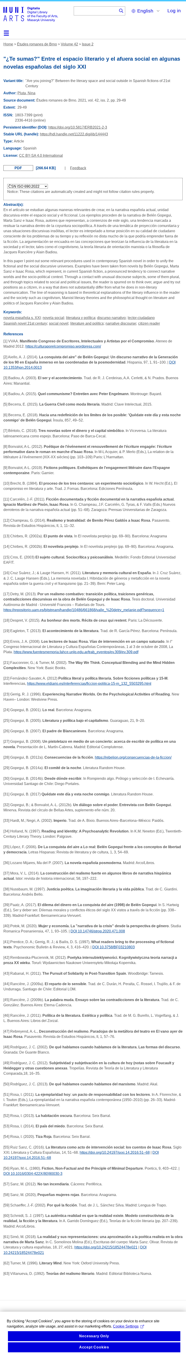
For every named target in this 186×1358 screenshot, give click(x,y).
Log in (174, 10)
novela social (53, 318)
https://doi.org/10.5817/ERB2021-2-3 (77, 127)
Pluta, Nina (26, 93)
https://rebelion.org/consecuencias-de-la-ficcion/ (133, 757)
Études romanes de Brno (37, 44)
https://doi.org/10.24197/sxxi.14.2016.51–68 (115, 1152)
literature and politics (87, 323)
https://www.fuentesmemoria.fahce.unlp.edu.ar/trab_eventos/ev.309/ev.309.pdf (76, 652)
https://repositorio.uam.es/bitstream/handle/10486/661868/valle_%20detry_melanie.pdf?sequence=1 (83, 610)
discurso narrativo (111, 318)
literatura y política (80, 318)
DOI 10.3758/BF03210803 (113, 947)
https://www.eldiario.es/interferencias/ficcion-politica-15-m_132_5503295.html (89, 683)
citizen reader (149, 323)
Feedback (78, 168)
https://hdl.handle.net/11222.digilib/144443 (74, 134)
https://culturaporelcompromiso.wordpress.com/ (63, 346)
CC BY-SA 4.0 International (41, 155)
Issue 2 (87, 44)
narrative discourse (120, 323)
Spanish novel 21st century (25, 323)
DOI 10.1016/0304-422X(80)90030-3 (32, 1174)
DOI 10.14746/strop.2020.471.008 (98, 931)
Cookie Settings (126, 1326)
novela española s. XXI (22, 318)
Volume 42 (69, 44)
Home (8, 44)
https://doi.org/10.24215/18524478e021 (105, 1247)
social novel (58, 323)
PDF (18, 168)
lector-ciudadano (141, 318)
